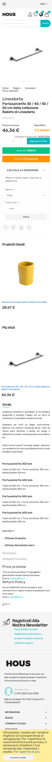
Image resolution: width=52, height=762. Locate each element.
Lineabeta (12, 98)
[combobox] (26, 23)
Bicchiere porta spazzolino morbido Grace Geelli (24, 302)
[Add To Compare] (13, 227)
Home (5, 88)
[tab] (26, 404)
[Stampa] (21, 227)
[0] (36, 15)
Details (6, 404)
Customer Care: (21, 690)
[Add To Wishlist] (5, 227)
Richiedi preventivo (14, 559)
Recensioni (9, 553)
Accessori (30, 88)
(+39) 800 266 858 (26, 693)
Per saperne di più (26, 751)
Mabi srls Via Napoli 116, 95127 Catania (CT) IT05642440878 (24, 701)
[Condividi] (29, 227)
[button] (23, 81)
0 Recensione (8, 118)
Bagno (17, 88)
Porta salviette (10, 91)
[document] (26, 746)
